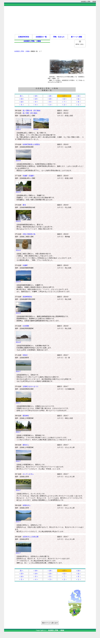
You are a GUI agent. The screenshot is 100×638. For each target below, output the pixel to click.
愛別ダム (26, 445)
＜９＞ (35, 102)
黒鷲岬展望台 (27, 297)
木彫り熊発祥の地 (29, 234)
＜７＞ (64, 102)
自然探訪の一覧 (41, 37)
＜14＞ (35, 99)
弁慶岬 (25, 265)
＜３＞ (50, 105)
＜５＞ (21, 105)
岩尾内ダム (27, 505)
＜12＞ (64, 99)
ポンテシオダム (28, 474)
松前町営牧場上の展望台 (31, 144)
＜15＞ (21, 99)
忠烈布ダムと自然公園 (30, 536)
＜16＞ (78, 96)
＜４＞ (35, 105)
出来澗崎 (26, 326)
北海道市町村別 (23, 37)
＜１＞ (78, 105)
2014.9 (35, 129)
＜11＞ (78, 99)
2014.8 (18, 313)
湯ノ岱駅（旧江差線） (30, 113)
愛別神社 (26, 415)
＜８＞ (50, 102)
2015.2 (18, 129)
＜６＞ (78, 102)
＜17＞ (64, 96)
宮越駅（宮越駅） (29, 175)
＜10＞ (21, 102)
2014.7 (18, 371)
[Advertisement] (50, 20)
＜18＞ (50, 96)
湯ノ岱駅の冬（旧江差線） (32, 110)
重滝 (24, 205)
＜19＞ (35, 96)
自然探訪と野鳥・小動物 (21, 51)
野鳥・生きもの (58, 37)
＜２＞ (64, 105)
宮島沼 (25, 355)
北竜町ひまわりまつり (30, 386)
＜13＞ (50, 99)
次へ (21, 96)
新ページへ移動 (76, 37)
